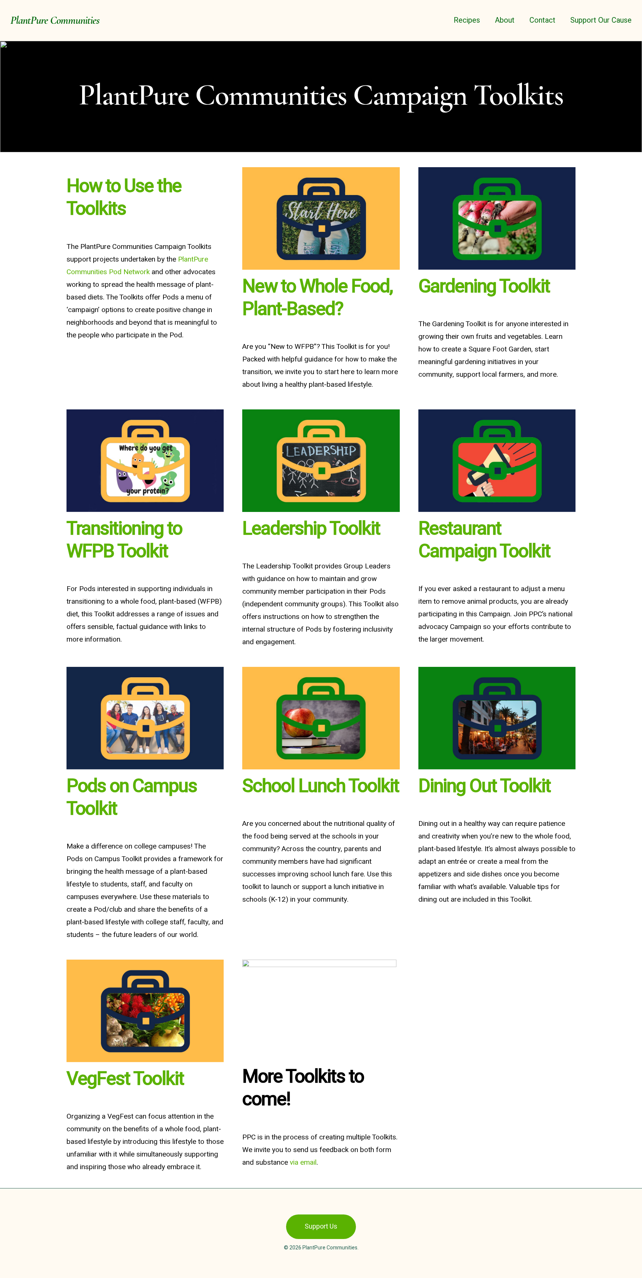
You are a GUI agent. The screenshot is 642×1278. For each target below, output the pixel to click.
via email (303, 1162)
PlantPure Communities (54, 20)
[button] (321, 1226)
